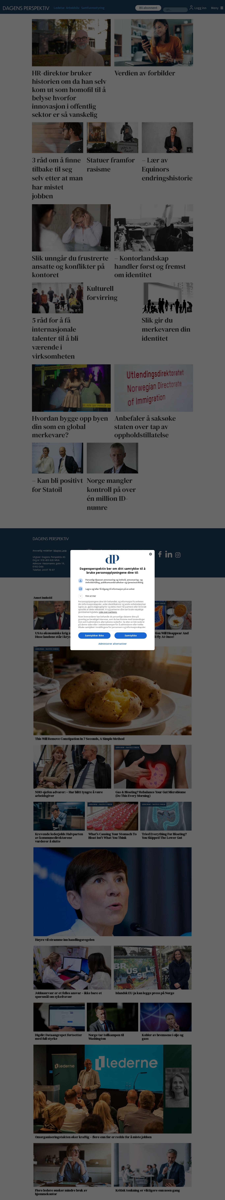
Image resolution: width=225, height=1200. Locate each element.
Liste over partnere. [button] (108, 612)
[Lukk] (150, 554)
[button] (112, 596)
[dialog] (112, 600)
